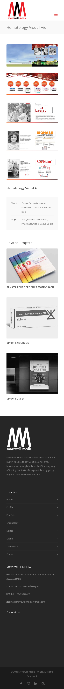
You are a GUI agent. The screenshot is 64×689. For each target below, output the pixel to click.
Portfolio (10, 515)
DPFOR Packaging (17, 342)
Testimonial (12, 546)
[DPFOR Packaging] (32, 317)
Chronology (12, 522)
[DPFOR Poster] (32, 373)
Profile (9, 507)
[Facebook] (21, 683)
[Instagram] (28, 683)
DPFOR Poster (15, 398)
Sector (9, 530)
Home (9, 499)
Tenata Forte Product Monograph (30, 287)
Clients (9, 538)
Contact (10, 554)
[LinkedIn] (35, 683)
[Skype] (43, 683)
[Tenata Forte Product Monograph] (32, 265)
